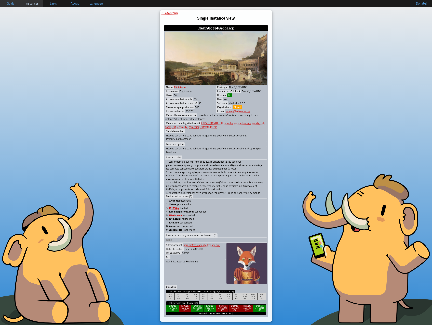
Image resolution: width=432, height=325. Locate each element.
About (75, 3)
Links (53, 3)
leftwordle (182, 127)
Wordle (256, 123)
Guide (11, 3)
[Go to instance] (216, 58)
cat (174, 127)
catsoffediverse (208, 127)
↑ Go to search (169, 13)
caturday (228, 123)
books (168, 127)
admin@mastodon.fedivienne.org (202, 245)
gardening (194, 127)
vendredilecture (242, 123)
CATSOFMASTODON (212, 123)
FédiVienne (180, 87)
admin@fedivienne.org (238, 111)
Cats (263, 123)
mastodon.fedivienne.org (216, 28)
